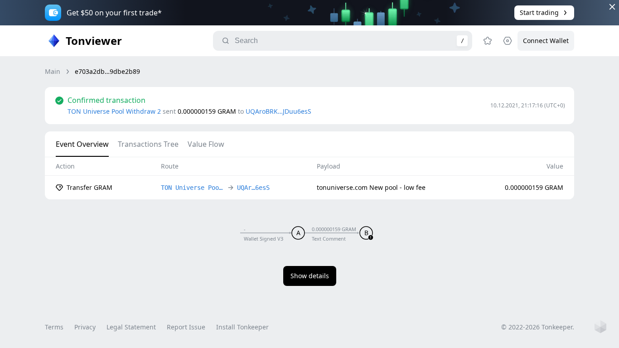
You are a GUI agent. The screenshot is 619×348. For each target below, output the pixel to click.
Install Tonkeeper (242, 327)
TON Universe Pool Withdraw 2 (114, 111)
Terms (54, 327)
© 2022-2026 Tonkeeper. (537, 327)
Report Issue (186, 327)
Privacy (85, 327)
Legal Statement (131, 327)
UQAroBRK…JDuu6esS (278, 111)
